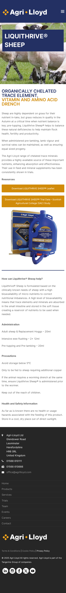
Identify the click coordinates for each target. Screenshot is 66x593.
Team (5, 506)
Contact (6, 523)
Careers (6, 517)
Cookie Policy (28, 551)
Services (7, 494)
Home (5, 483)
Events (6, 511)
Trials (5, 500)
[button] (62, 11)
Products (7, 489)
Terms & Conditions (11, 551)
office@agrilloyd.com (18, 472)
